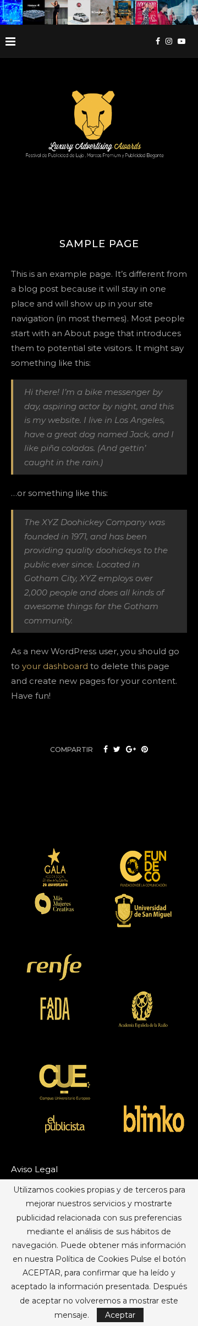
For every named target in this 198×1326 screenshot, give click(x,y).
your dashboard (55, 666)
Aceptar (120, 1315)
